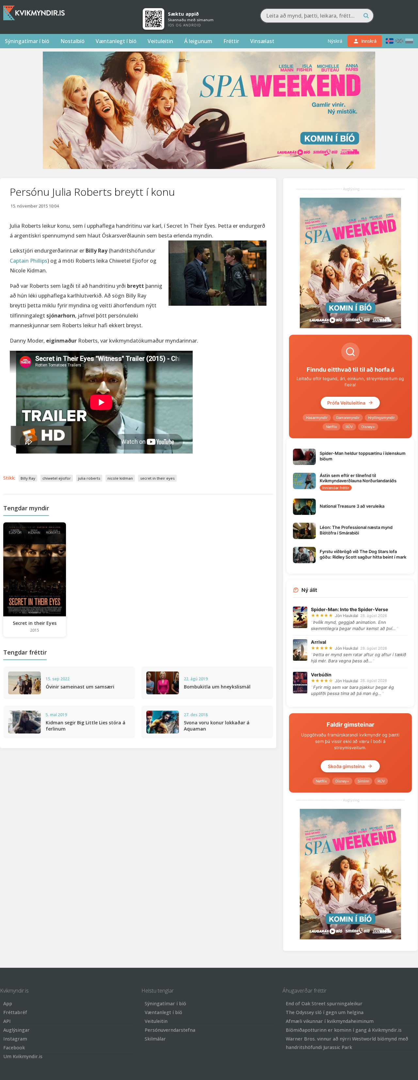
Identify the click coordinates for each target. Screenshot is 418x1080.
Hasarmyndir (317, 417)
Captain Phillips (28, 260)
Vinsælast (262, 41)
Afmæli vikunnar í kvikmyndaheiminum (330, 1021)
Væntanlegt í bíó (116, 41)
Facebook (14, 1047)
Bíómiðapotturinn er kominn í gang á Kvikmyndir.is (344, 1030)
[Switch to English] (399, 41)
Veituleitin (160, 41)
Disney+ (368, 426)
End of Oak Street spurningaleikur (324, 1003)
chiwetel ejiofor (56, 478)
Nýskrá (335, 41)
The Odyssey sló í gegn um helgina (324, 1012)
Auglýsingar (16, 1030)
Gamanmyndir (348, 417)
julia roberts (89, 478)
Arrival (318, 642)
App (7, 1003)
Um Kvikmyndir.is (22, 1056)
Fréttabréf (15, 1012)
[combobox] (317, 15)
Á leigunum (198, 41)
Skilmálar (155, 1039)
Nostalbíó (72, 41)
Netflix (331, 426)
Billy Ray (28, 478)
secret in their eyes (157, 478)
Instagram (15, 1039)
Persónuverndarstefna (170, 1030)
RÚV (349, 426)
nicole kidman (120, 478)
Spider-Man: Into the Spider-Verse (349, 609)
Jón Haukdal (346, 615)
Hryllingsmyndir (381, 417)
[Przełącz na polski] (409, 41)
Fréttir (231, 41)
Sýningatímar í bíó (27, 41)
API (7, 1021)
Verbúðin (321, 674)
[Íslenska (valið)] (390, 41)
